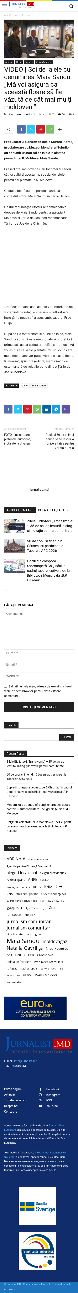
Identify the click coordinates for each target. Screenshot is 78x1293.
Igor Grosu (49, 908)
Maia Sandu (39, 385)
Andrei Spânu (16, 879)
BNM (48, 887)
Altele (31, 15)
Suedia (10, 975)
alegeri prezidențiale (53, 873)
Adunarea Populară (39, 859)
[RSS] (40, 1100)
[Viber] (66, 409)
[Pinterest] (40, 129)
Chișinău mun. (44, 62)
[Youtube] (40, 1106)
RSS (49, 1100)
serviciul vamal (49, 968)
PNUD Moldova (40, 955)
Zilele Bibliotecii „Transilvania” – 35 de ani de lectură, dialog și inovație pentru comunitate (50, 526)
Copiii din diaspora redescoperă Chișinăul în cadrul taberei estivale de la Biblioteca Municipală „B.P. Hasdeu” (48, 570)
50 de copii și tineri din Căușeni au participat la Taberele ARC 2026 (45, 546)
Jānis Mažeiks (15, 934)
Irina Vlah (29, 915)
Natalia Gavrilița (25, 948)
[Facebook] (21, 129)
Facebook (52, 1089)
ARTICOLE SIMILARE (20, 510)
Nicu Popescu (57, 948)
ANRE (32, 879)
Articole (19, 15)
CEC (60, 886)
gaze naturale (55, 900)
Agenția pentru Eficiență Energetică (29, 866)
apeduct (44, 879)
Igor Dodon (32, 908)
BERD (37, 887)
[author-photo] (39, 483)
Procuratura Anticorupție (48, 961)
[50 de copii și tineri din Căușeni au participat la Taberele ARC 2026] (14, 546)
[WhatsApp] (50, 129)
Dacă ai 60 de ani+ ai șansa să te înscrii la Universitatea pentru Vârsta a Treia (60, 441)
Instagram (53, 1095)
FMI (42, 900)
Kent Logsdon (34, 934)
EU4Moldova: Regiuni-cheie (22, 900)
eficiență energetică (53, 894)
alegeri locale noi (22, 873)
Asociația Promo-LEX (18, 887)
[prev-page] (6, 590)
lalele (24, 385)
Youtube (52, 1106)
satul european (29, 968)
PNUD (20, 955)
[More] (60, 129)
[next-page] (13, 590)
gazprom (15, 907)
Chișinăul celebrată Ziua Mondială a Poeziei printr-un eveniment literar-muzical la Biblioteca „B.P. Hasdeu (39, 826)
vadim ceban (15, 982)
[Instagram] (40, 1095)
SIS (62, 968)
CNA (10, 894)
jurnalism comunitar (29, 921)
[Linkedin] (46, 409)
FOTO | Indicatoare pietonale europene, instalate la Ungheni (17, 439)
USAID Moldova (45, 975)
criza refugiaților (27, 894)
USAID (27, 975)
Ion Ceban (14, 914)
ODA (9, 955)
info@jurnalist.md (25, 1061)
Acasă (7, 15)
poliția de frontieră (19, 962)
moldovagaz (55, 941)
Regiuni (29, 62)
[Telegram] (56, 409)
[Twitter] (31, 129)
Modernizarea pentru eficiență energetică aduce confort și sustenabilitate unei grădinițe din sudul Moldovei (38, 809)
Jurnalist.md (22, 114)
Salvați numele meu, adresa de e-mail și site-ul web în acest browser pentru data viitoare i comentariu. (38, 691)
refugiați (12, 968)
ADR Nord (16, 859)
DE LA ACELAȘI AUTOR (53, 510)
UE (18, 975)
